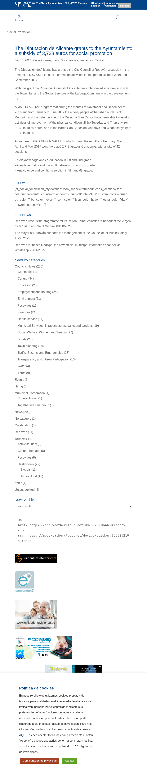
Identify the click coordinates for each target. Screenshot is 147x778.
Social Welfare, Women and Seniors (83, 60)
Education (24, 285)
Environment (26, 298)
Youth (21, 373)
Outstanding (23, 425)
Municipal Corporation (30, 393)
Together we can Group (33, 405)
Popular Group (28, 398)
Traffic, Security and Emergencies (40, 352)
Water (21, 366)
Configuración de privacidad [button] (40, 760)
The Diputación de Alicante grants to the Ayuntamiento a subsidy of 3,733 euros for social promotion (73, 50)
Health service (27, 319)
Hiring (19, 386)
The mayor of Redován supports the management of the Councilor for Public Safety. (71, 233)
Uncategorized (25, 489)
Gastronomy (26, 464)
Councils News (42, 60)
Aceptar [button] (69, 760)
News (56, 60)
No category (23, 418)
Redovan (21, 432)
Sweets (25, 469)
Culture (23, 278)
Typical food (28, 476)
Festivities (24, 305)
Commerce (25, 271)
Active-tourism (27, 444)
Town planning (28, 346)
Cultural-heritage (29, 450)
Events (19, 379)
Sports (22, 339)
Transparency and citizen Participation (43, 359)
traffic (18, 483)
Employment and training (34, 292)
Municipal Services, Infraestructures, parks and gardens (55, 325)
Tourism (20, 439)
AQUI (22, 735)
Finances (24, 312)
